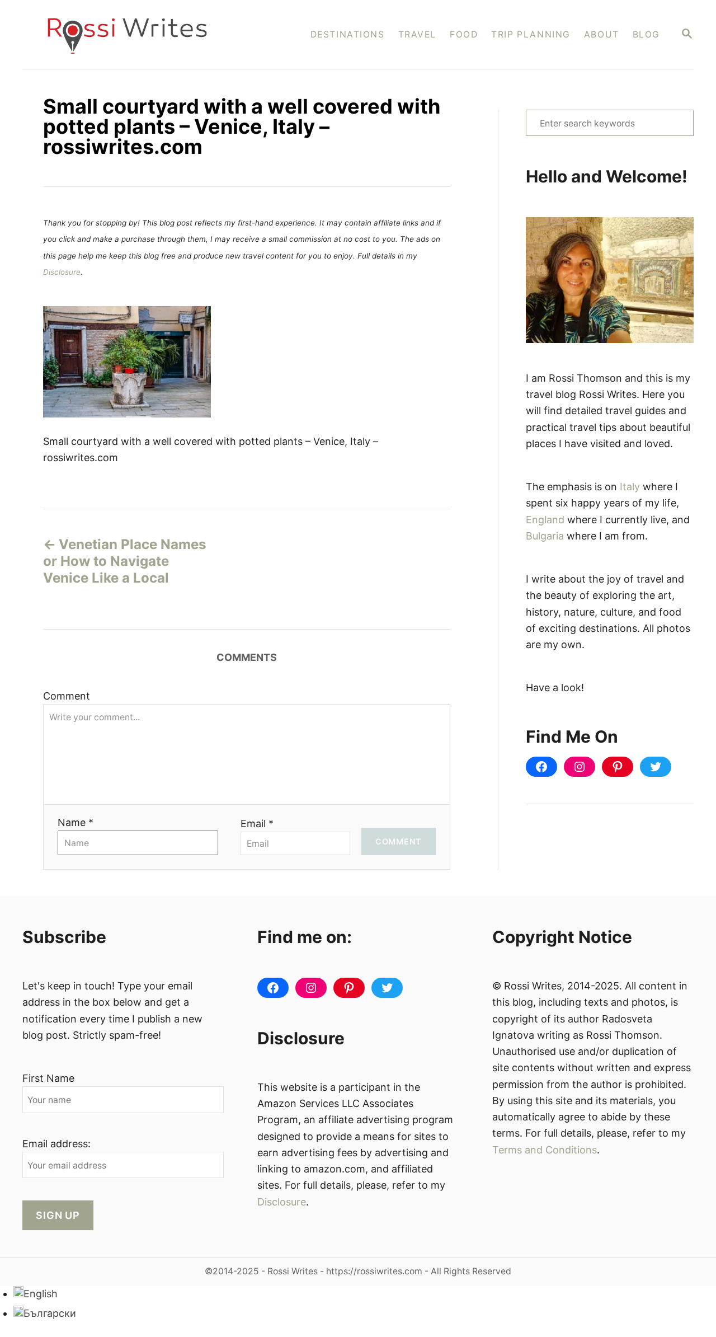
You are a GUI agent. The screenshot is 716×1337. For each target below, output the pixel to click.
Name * (75, 822)
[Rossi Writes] (134, 34)
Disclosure (62, 272)
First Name (48, 1078)
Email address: (56, 1144)
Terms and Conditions (544, 1150)
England (545, 520)
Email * (257, 823)
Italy (630, 486)
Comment (66, 696)
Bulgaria (545, 536)
